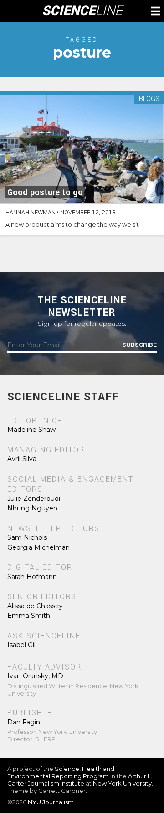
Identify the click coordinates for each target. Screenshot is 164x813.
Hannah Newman (30, 212)
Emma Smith (28, 615)
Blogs (149, 99)
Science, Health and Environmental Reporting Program (60, 772)
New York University (122, 783)
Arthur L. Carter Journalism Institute (79, 779)
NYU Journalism (51, 802)
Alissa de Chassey (35, 606)
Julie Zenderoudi (33, 498)
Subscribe (139, 345)
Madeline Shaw (31, 429)
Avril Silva (21, 459)
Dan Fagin (23, 722)
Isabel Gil (21, 645)
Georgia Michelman (38, 547)
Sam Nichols (27, 537)
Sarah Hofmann (32, 577)
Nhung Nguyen (32, 508)
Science (82, 11)
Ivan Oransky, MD (35, 676)
